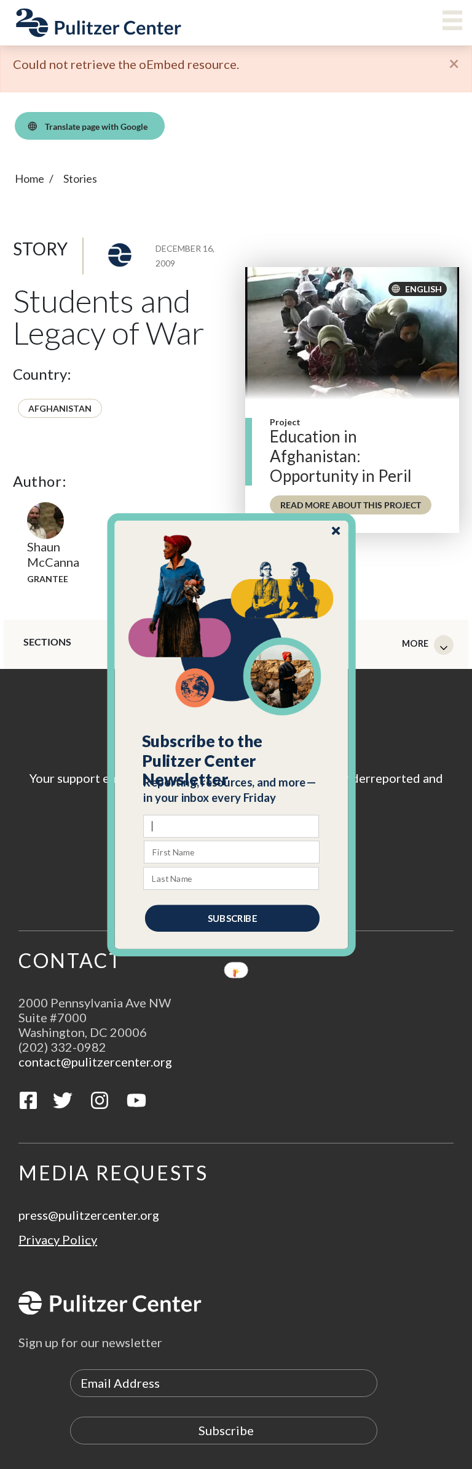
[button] (232, 760)
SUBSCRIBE (232, 917)
